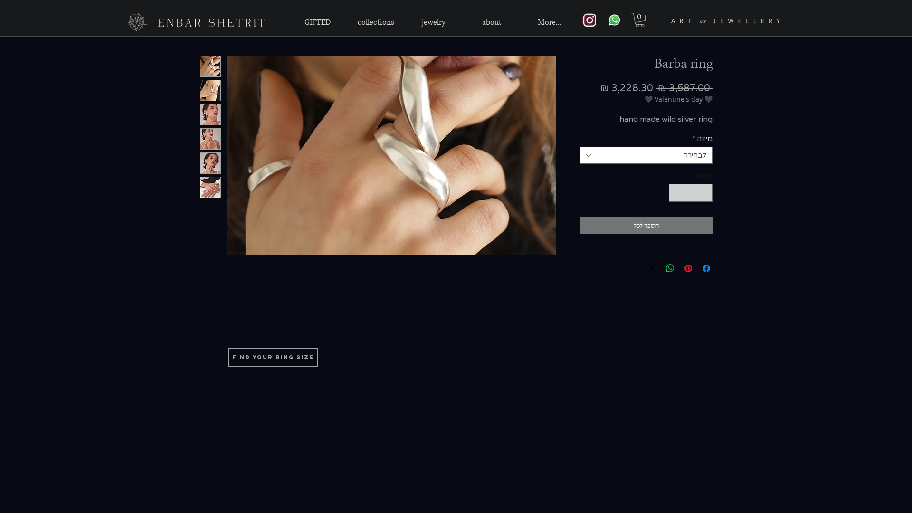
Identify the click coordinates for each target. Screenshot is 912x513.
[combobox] (646, 155)
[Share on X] (652, 268)
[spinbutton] (691, 193)
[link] (639, 20)
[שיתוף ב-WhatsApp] (670, 268)
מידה (702, 138)
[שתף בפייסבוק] (706, 268)
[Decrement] (705, 193)
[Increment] (676, 193)
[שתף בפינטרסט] (688, 268)
